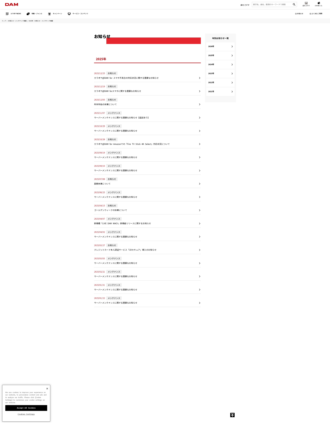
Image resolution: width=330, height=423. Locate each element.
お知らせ (300, 13)
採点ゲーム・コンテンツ (191, 354)
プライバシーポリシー (140, 386)
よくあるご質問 (316, 13)
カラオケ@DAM (185, 376)
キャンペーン (161, 353)
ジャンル (134, 354)
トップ (4, 21)
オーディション (162, 356)
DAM (166, 376)
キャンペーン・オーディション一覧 (163, 348)
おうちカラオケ (188, 362)
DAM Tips (186, 347)
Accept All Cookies (26, 408)
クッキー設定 (154, 386)
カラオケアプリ (188, 365)
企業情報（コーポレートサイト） (209, 386)
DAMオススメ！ (111, 358)
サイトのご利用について (149, 381)
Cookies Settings (26, 414)
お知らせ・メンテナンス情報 (17, 21)
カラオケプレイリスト (138, 362)
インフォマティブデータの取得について (173, 386)
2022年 (211, 82)
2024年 (211, 64)
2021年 (211, 91)
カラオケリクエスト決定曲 (114, 365)
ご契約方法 (192, 386)
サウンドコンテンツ (137, 350)
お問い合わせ (157, 376)
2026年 (211, 46)
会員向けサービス (188, 358)
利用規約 (189, 381)
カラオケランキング (112, 350)
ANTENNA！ (110, 354)
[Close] (47, 388)
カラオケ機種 (187, 350)
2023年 (211, 73)
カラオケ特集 (135, 358)
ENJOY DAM (110, 362)
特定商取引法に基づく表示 (121, 386)
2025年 (211, 55)
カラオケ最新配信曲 (112, 347)
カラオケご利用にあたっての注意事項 (171, 381)
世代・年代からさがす (138, 365)
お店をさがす (203, 331)
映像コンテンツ (136, 347)
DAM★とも (220, 331)
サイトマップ (146, 376)
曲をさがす (245, 5)
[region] (26, 403)
